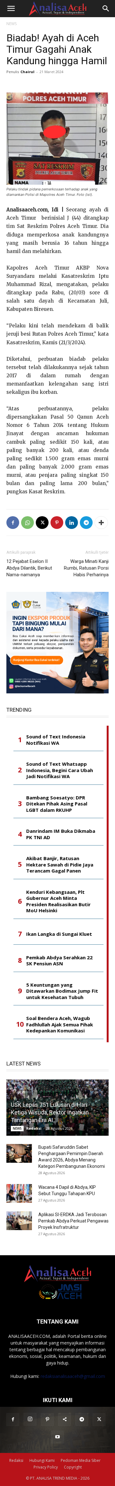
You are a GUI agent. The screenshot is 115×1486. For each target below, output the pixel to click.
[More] (101, 522)
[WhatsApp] (27, 522)
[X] (42, 522)
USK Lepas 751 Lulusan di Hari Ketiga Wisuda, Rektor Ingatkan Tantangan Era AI (50, 1112)
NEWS (11, 23)
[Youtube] (57, 1437)
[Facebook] (12, 522)
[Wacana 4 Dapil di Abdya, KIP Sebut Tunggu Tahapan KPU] (19, 1193)
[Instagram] (30, 1419)
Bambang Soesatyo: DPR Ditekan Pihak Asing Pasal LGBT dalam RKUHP (56, 804)
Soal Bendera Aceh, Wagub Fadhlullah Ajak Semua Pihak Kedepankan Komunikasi (59, 1024)
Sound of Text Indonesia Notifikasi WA (55, 740)
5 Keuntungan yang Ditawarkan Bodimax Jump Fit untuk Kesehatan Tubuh (62, 991)
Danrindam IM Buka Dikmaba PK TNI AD (60, 834)
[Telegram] (86, 522)
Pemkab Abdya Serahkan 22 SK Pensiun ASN (59, 961)
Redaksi (34, 1128)
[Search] (106, 8)
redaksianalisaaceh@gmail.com (73, 1376)
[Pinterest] (56, 522)
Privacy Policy (46, 1467)
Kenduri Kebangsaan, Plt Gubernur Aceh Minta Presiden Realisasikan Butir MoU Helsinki (58, 901)
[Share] (64, 1419)
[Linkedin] (71, 522)
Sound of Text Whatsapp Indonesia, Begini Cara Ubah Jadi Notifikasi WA (59, 770)
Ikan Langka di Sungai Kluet (59, 934)
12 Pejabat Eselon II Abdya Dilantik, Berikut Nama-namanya (29, 568)
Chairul (27, 71)
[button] (11, 8)
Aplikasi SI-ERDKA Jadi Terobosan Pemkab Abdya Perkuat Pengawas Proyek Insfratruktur (73, 1221)
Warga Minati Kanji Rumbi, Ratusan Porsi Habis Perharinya (86, 568)
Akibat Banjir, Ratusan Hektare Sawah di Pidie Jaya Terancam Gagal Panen (59, 864)
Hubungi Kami (42, 1460)
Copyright (73, 1467)
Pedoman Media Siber (81, 1460)
